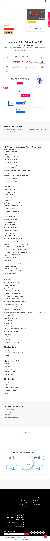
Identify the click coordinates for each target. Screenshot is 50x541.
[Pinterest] (43, 532)
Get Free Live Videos (9, 28)
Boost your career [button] (21, 111)
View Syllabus (40, 21)
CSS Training (36, 498)
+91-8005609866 (37, 28)
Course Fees (42, 57)
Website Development (23, 497)
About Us (6, 495)
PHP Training (36, 500)
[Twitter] (34, 532)
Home (5, 8)
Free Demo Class (8, 32)
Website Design (22, 495)
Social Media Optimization (24, 500)
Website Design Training (38, 495)
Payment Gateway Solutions (24, 508)
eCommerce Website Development (23, 503)
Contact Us (6, 497)
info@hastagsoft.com (19, 526)
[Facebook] (31, 532)
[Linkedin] (40, 532)
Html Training (36, 497)
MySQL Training (36, 502)
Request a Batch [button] (21, 103)
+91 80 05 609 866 (15, 517)
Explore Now (25, 95)
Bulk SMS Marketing (23, 511)
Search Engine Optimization (24, 498)
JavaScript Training (37, 504)
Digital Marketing (22, 506)
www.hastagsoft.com (19, 528)
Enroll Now (32, 21)
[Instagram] (37, 532)
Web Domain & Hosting (23, 509)
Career (5, 498)
